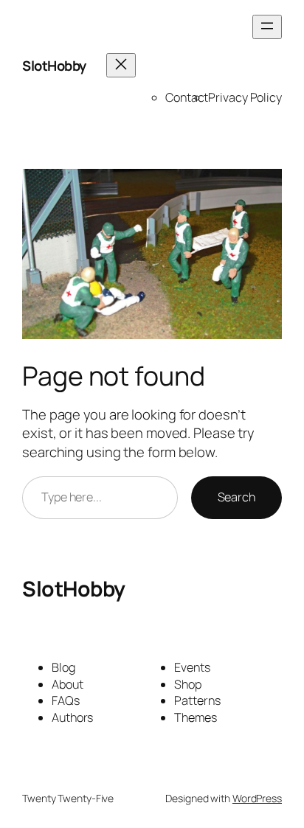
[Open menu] (267, 27)
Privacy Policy (245, 97)
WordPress (257, 798)
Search (236, 497)
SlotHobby (54, 65)
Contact (186, 97)
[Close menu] (121, 65)
